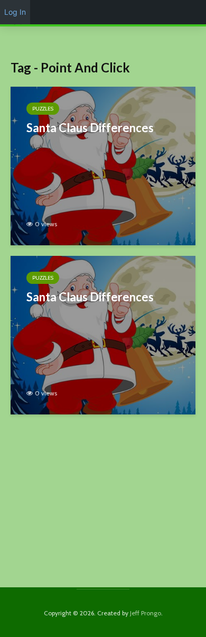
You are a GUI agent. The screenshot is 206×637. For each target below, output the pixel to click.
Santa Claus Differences (90, 128)
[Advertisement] (103, 507)
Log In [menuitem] (15, 11)
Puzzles (42, 108)
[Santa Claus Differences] (103, 165)
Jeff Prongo (145, 613)
